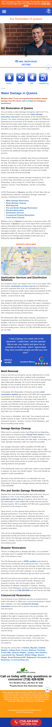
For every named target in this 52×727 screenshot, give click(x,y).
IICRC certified (30, 561)
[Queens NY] (48, 12)
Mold (20, 83)
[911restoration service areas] (26, 261)
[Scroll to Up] (47, 689)
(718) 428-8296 (23, 590)
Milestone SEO (36, 710)
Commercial (43, 83)
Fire (31, 83)
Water (9, 83)
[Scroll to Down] (48, 67)
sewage (35, 434)
